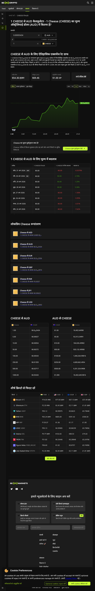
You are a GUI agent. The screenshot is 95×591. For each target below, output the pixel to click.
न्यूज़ (54, 540)
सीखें (54, 544)
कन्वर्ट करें (12, 15)
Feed (4, 8)
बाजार (27, 8)
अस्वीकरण (57, 587)
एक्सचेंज (55, 551)
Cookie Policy (71, 578)
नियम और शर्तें (36, 587)
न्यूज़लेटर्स (11, 8)
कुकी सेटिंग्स (65, 587)
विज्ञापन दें (35, 8)
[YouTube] (16, 489)
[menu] (3, 20)
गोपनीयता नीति (47, 587)
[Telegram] (21, 489)
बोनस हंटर (20, 8)
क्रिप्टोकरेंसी (56, 547)
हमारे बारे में (42, 540)
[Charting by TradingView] (14, 130)
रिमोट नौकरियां (43, 567)
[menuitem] (3, 13)
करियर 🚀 (42, 544)
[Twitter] (11, 489)
